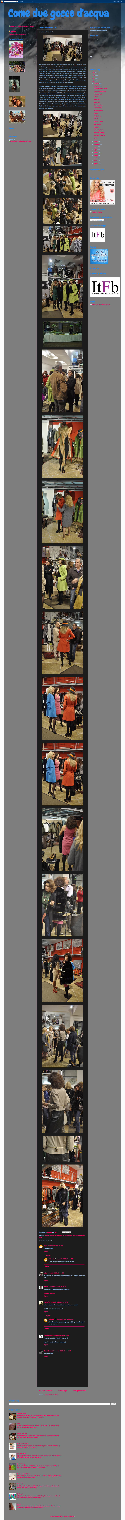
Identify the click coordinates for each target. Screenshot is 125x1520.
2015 (93, 73)
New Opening (97, 124)
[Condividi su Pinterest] (70, 1232)
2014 (93, 75)
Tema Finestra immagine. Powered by (60, 1516)
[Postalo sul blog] (65, 1232)
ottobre (96, 141)
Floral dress (20, 1484)
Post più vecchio (79, 1390)
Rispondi (46, 1251)
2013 (93, 78)
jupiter (70, 1235)
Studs (95, 138)
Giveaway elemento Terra (23, 1474)
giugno (96, 152)
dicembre (96, 83)
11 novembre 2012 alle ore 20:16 (57, 1286)
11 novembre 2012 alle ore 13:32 (65, 1259)
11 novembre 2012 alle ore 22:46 (59, 1302)
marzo (96, 161)
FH (63, 1235)
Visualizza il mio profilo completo (17, 34)
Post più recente (45, 1390)
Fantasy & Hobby (98, 121)
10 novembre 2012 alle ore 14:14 (54, 1246)
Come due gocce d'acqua (58, 13)
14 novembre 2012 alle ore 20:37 (62, 1351)
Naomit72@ (97, 102)
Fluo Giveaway (21, 1464)
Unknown (49, 1232)
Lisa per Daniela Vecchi (100, 91)
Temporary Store (98, 130)
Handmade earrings (99, 132)
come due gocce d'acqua (56, 1235)
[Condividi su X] (66, 1232)
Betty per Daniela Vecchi (100, 88)
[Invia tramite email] (63, 1232)
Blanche (96, 113)
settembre (97, 144)
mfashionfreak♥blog (49, 1293)
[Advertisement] (16, 174)
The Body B (20, 1494)
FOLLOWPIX (47, 1302)
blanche (47, 1235)
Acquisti (96, 119)
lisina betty (76, 1235)
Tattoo (18, 1424)
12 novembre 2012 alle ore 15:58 (60, 1335)
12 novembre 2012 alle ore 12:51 (65, 1319)
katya (45, 1273)
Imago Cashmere (98, 110)
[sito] (99, 263)
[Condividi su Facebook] (68, 1232)
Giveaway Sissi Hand (22, 1444)
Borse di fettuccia (21, 1413)
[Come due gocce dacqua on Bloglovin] (97, 220)
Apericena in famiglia (99, 135)
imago (66, 1235)
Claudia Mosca (48, 1335)
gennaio (96, 163)
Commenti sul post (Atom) (51, 1395)
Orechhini (96, 127)
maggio (96, 155)
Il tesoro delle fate (22, 1434)
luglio (95, 150)
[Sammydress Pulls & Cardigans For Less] (20, 141)
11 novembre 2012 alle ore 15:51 (56, 1273)
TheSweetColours (48, 1351)
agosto (96, 147)
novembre (97, 86)
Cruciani (19, 1504)
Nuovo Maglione (98, 105)
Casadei (96, 97)
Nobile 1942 (97, 99)
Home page (62, 1390)
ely (45, 1246)
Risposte (48, 1255)
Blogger (72, 1516)
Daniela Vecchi (98, 94)
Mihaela (46, 1286)
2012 (93, 81)
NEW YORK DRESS (21, 1454)
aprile (96, 158)
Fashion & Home (98, 108)
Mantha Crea (97, 116)
